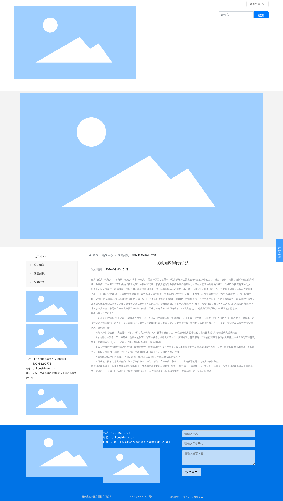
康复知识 (39, 273)
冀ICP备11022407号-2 (141, 496)
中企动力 (185, 496)
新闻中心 (107, 255)
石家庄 (194, 496)
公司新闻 (39, 264)
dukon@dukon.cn (44, 368)
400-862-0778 (206, 4)
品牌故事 (39, 282)
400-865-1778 (236, 4)
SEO (201, 496)
